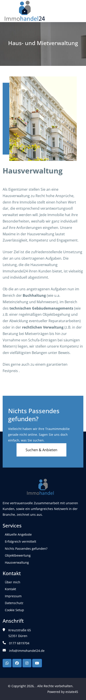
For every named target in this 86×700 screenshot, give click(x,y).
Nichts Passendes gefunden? (34, 415)
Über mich (12, 582)
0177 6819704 (19, 643)
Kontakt (12, 573)
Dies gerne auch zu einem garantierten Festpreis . (35, 367)
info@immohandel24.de (27, 651)
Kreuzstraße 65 (19, 630)
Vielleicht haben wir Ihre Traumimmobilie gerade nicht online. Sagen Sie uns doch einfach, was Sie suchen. (39, 434)
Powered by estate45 (62, 692)
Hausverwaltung (33, 171)
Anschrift (13, 621)
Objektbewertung (18, 555)
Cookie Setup (14, 610)
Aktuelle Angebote (18, 534)
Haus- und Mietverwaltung (43, 43)
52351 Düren (17, 636)
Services (12, 526)
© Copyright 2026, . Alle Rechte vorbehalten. (40, 686)
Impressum (13, 596)
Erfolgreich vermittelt (20, 541)
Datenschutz (14, 603)
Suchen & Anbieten (41, 449)
